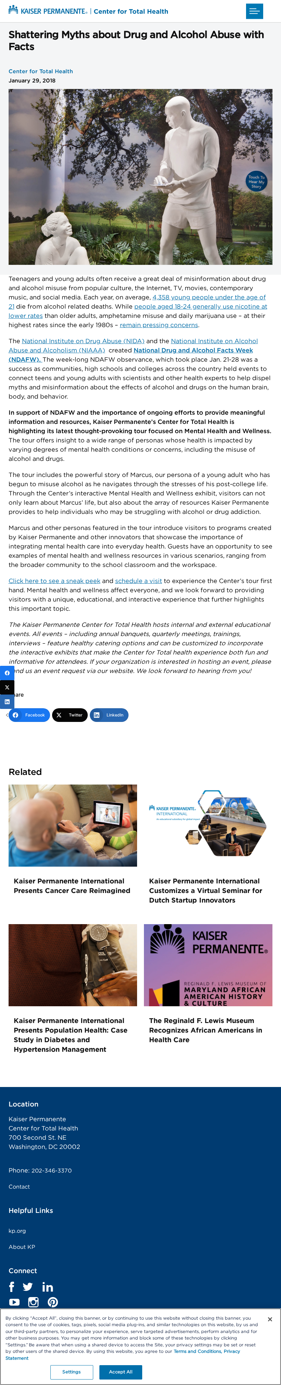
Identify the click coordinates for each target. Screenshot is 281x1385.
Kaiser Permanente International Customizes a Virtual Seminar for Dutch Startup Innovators (205, 891)
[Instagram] (33, 1302)
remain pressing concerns (159, 325)
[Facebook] (7, 673)
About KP (22, 1247)
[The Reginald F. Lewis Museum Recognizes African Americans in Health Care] (208, 1004)
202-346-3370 (52, 1171)
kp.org (17, 1231)
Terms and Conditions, (198, 1351)
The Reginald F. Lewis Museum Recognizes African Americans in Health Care (205, 1031)
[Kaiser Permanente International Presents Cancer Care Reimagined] (73, 865)
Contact (19, 1187)
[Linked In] (47, 1287)
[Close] (270, 1319)
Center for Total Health (41, 71)
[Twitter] (28, 1287)
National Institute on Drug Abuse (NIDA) (83, 341)
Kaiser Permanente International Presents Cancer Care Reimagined (72, 886)
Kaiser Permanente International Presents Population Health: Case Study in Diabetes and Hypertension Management (70, 1035)
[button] (254, 11)
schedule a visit (138, 581)
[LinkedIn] (7, 702)
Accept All (120, 1372)
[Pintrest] (53, 1302)
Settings (71, 1372)
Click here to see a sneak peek (54, 581)
